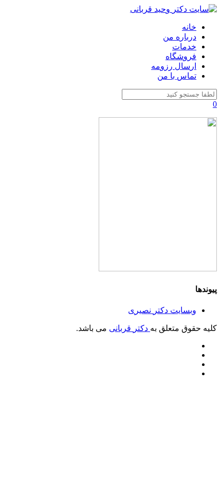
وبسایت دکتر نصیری (162, 310)
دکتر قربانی (129, 328)
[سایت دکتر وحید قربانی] (173, 9)
